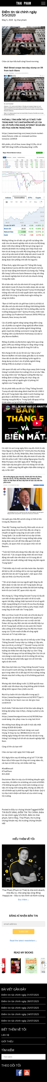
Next (45, 965)
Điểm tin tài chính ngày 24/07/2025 (20, 1014)
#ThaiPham (7, 771)
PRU (40, 314)
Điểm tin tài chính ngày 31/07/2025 (20, 994)
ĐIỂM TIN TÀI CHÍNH (28, 812)
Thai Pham (24, 817)
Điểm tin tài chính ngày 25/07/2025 (20, 1007)
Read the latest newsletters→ (23, 940)
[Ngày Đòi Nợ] (16, 965)
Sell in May (13, 817)
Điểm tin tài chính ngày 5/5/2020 (23, 813)
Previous (2, 965)
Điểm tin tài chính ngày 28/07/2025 (20, 1001)
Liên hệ (5, 1034)
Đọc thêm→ (23, 899)
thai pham (22, 20)
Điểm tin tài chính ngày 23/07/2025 (20, 1020)
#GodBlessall (7, 768)
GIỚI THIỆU (7, 1041)
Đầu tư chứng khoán (21, 809)
